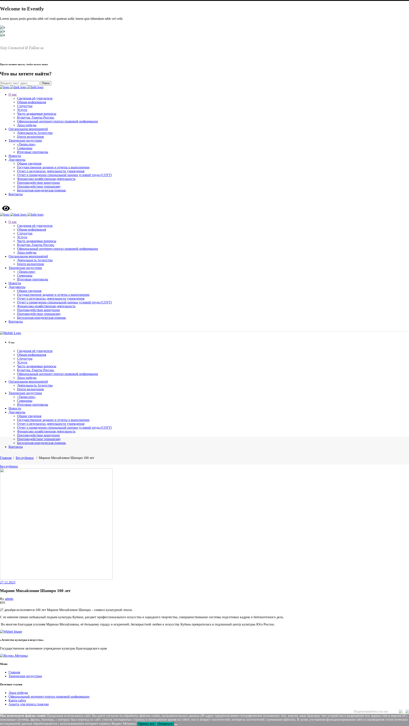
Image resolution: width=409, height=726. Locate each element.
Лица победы (18, 692)
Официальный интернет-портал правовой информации (49, 696)
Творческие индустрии (25, 676)
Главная (6, 458)
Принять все (146, 723)
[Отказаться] (175, 724)
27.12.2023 (7, 582)
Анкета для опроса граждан (29, 704)
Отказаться (165, 723)
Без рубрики (25, 458)
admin (9, 599)
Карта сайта (17, 700)
